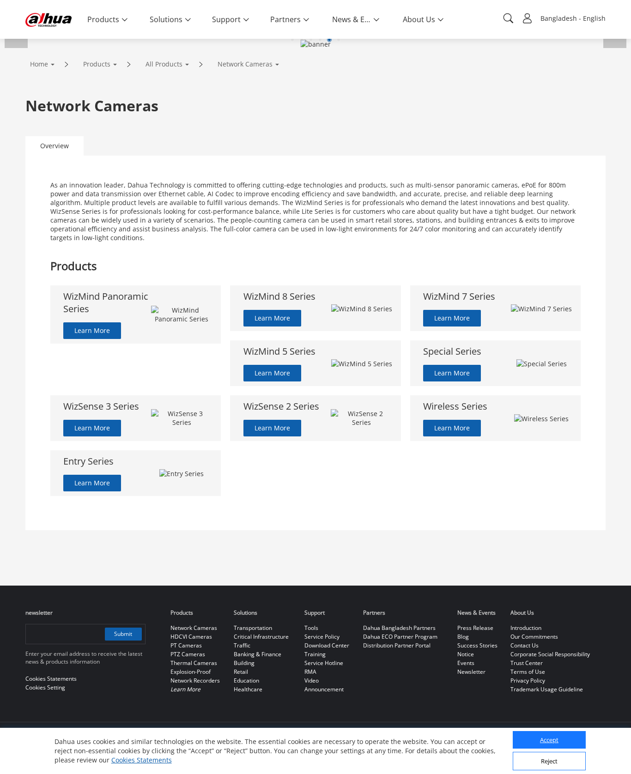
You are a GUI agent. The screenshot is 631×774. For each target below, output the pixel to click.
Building (244, 663)
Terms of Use (527, 672)
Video (311, 680)
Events (465, 663)
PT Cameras (186, 645)
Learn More (92, 330)
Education (246, 680)
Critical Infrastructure (261, 637)
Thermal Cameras (193, 663)
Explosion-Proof (190, 672)
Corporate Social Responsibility (550, 654)
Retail (241, 672)
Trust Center (526, 663)
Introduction (525, 628)
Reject (549, 761)
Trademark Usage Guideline (546, 689)
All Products (164, 64)
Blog (463, 637)
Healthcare (248, 689)
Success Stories (477, 645)
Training (315, 654)
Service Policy (322, 637)
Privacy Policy (527, 680)
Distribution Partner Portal (397, 645)
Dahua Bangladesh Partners (399, 628)
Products (96, 64)
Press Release (475, 628)
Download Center (326, 645)
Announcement (324, 689)
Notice (465, 654)
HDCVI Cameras (191, 637)
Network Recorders (195, 680)
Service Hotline (323, 663)
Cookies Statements (141, 760)
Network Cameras (245, 64)
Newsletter (471, 672)
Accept (549, 740)
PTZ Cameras (187, 654)
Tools (311, 628)
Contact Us (524, 645)
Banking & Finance (257, 654)
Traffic (242, 645)
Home (39, 64)
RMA (310, 672)
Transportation (253, 628)
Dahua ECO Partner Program (400, 637)
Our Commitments (534, 637)
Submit (123, 634)
